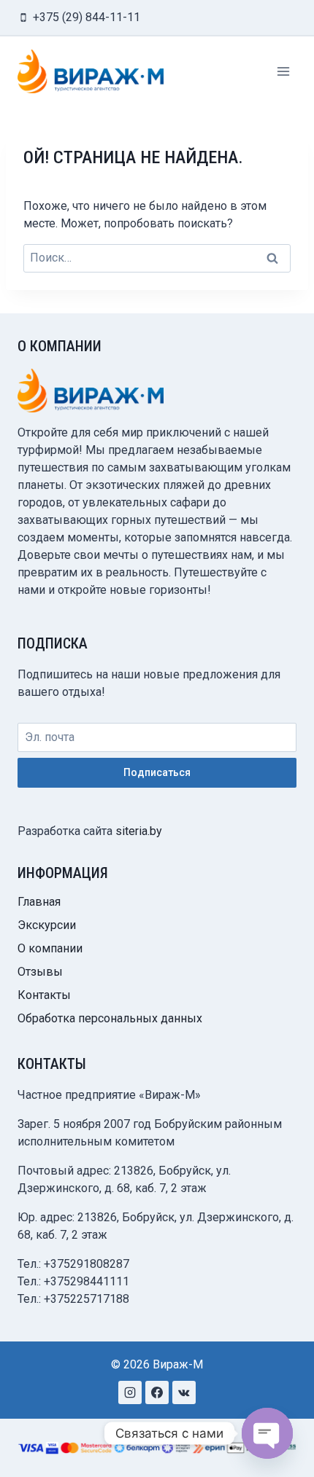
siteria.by (138, 831)
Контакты (44, 995)
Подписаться (157, 772)
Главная (39, 902)
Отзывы (40, 972)
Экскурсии (47, 925)
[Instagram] (130, 1392)
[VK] (184, 1392)
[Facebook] (157, 1392)
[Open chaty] (267, 1433)
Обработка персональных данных (110, 1018)
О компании (50, 948)
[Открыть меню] (282, 71)
